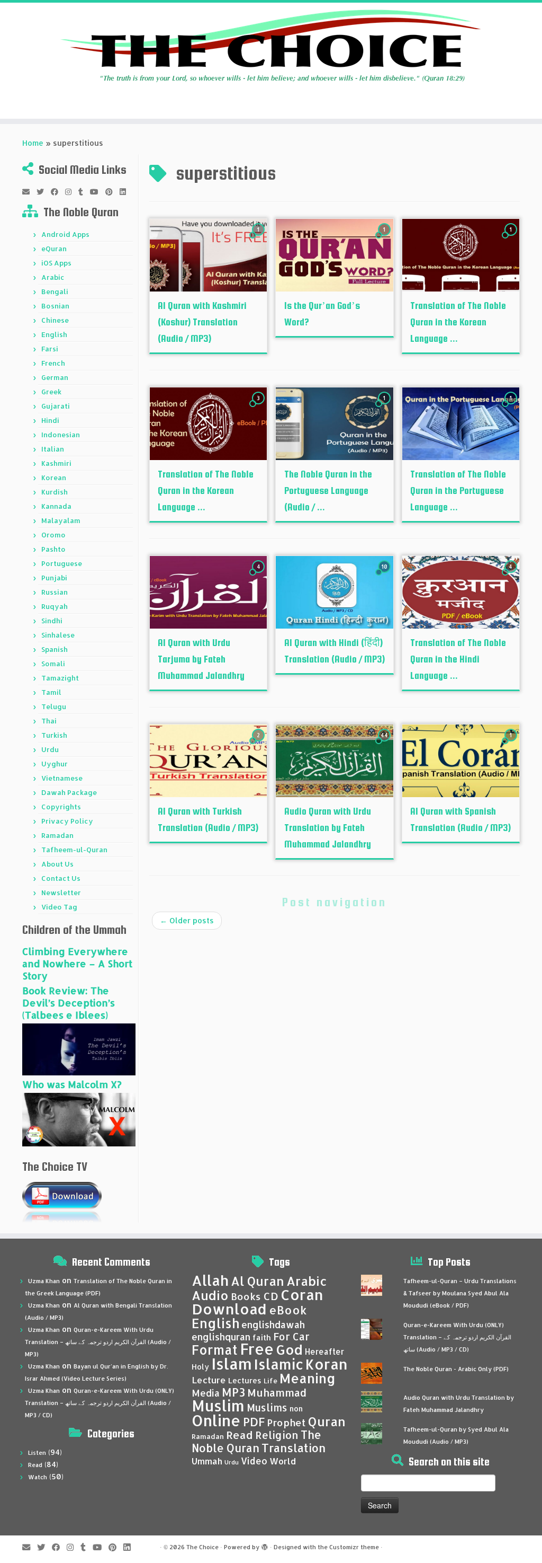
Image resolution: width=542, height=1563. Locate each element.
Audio (210, 1295)
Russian (54, 592)
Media (206, 1393)
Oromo (53, 535)
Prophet (286, 1422)
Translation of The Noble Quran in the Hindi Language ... (458, 659)
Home (32, 142)
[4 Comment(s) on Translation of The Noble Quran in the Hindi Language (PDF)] (511, 576)
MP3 (233, 1392)
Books (246, 1296)
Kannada (56, 506)
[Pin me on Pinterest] (112, 192)
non (296, 1408)
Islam (231, 1363)
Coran (302, 1294)
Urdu (50, 749)
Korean (53, 477)
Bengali (54, 291)
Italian (52, 449)
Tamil (51, 692)
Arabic (53, 277)
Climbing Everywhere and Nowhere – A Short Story (77, 963)
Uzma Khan (44, 1281)
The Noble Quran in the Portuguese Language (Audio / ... (328, 491)
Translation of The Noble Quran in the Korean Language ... (458, 322)
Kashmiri (56, 463)
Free (257, 1348)
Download (229, 1309)
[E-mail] (29, 192)
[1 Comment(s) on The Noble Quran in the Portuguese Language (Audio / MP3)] (385, 407)
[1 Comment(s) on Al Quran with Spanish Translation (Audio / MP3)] (511, 744)
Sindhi (51, 620)
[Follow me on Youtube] (97, 192)
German (54, 377)
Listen (37, 1452)
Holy (200, 1366)
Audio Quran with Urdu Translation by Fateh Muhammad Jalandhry (327, 828)
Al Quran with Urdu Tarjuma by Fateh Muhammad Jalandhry (201, 659)
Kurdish (54, 492)
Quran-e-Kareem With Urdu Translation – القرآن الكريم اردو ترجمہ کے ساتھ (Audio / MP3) (98, 1342)
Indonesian (60, 434)
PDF (254, 1422)
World (282, 1461)
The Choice (202, 1547)
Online (216, 1420)
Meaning (307, 1378)
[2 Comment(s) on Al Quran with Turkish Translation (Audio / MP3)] (259, 744)
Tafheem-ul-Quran (74, 849)
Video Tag (59, 907)
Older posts (187, 920)
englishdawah (273, 1324)
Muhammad (276, 1392)
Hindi (50, 420)
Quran (327, 1421)
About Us (57, 864)
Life (270, 1380)
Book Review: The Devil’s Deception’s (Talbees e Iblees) (68, 1002)
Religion (277, 1435)
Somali (53, 663)
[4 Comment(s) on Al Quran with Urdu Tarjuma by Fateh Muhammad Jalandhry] (259, 576)
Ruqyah (54, 606)
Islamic (278, 1364)
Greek (51, 391)
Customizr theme (354, 1547)
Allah (210, 1280)
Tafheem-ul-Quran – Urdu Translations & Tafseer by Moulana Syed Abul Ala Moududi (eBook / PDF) (460, 1293)
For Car (291, 1336)
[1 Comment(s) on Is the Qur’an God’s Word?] (385, 239)
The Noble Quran (256, 1441)
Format (215, 1349)
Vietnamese (62, 778)
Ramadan (57, 835)
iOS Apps (56, 263)
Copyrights (61, 806)
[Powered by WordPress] (264, 1545)
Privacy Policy (67, 821)
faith (261, 1337)
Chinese (55, 320)
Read (35, 1465)
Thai (49, 721)
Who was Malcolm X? (72, 1084)
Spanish (54, 649)
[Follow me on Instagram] (71, 192)
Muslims (267, 1407)
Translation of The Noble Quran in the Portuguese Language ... (458, 491)
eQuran (54, 248)
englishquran (221, 1337)
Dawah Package (69, 792)
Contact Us (60, 878)
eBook (288, 1310)
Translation (293, 1448)
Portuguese (61, 563)
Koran (326, 1364)
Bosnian (55, 306)
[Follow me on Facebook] (58, 192)
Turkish (54, 735)
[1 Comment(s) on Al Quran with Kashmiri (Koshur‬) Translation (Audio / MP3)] (259, 239)
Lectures (244, 1380)
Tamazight (60, 678)
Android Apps (65, 234)
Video (254, 1461)
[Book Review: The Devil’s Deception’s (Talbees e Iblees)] (79, 1048)
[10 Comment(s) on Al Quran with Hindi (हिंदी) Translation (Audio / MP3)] (385, 576)
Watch (37, 1477)
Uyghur (54, 764)
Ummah (207, 1461)
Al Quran (257, 1281)
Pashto (53, 549)
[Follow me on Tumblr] (84, 192)
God (289, 1349)
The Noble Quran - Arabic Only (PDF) (456, 1369)
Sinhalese (58, 635)
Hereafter (324, 1351)
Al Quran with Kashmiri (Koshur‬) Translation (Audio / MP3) (202, 322)
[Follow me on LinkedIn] (126, 192)
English (54, 334)
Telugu (53, 706)
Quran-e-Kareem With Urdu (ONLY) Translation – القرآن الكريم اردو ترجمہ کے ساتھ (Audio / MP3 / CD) (99, 1403)
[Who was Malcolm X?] (79, 1119)
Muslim (218, 1405)
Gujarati (55, 406)
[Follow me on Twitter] (44, 192)
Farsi (49, 349)
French (53, 363)
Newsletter (61, 892)
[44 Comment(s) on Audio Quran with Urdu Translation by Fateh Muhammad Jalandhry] (385, 744)
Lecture (209, 1379)
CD (270, 1296)
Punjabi (54, 577)
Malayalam (60, 520)
